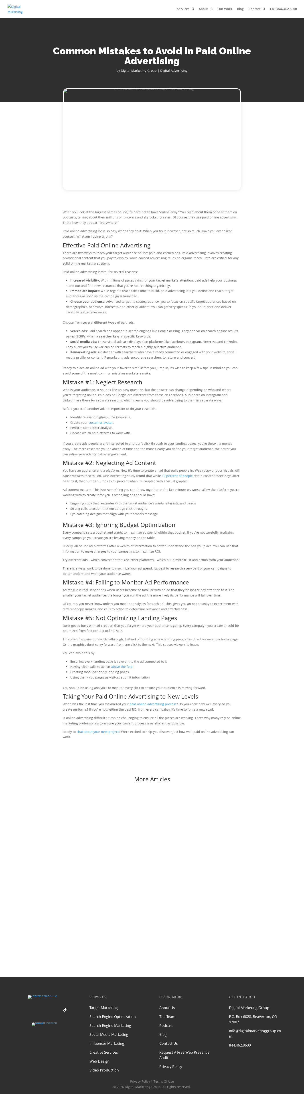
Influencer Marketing (106, 1043)
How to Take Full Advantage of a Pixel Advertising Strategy (99, 915)
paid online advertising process (153, 704)
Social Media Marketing (108, 1034)
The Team (167, 1016)
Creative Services (103, 1052)
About (203, 9)
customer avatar (101, 422)
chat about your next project (98, 732)
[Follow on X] (38, 1009)
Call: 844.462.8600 (283, 9)
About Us (167, 1007)
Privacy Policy (170, 1066)
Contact (255, 9)
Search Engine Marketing (110, 1025)
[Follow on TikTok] (65, 1009)
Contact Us (168, 1043)
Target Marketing (103, 1007)
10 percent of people (177, 476)
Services (183, 9)
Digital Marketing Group (139, 70)
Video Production (104, 1070)
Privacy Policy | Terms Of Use (152, 1081)
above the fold (121, 666)
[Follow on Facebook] (29, 1009)
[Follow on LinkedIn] (47, 1009)
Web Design (99, 1061)
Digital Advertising (174, 70)
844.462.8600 (240, 1045)
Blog (240, 9)
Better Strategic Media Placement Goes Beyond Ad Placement (102, 867)
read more (55, 832)
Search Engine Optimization (112, 1016)
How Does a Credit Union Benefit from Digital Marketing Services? (106, 819)
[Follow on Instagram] (56, 1009)
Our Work (224, 9)
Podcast (166, 1025)
